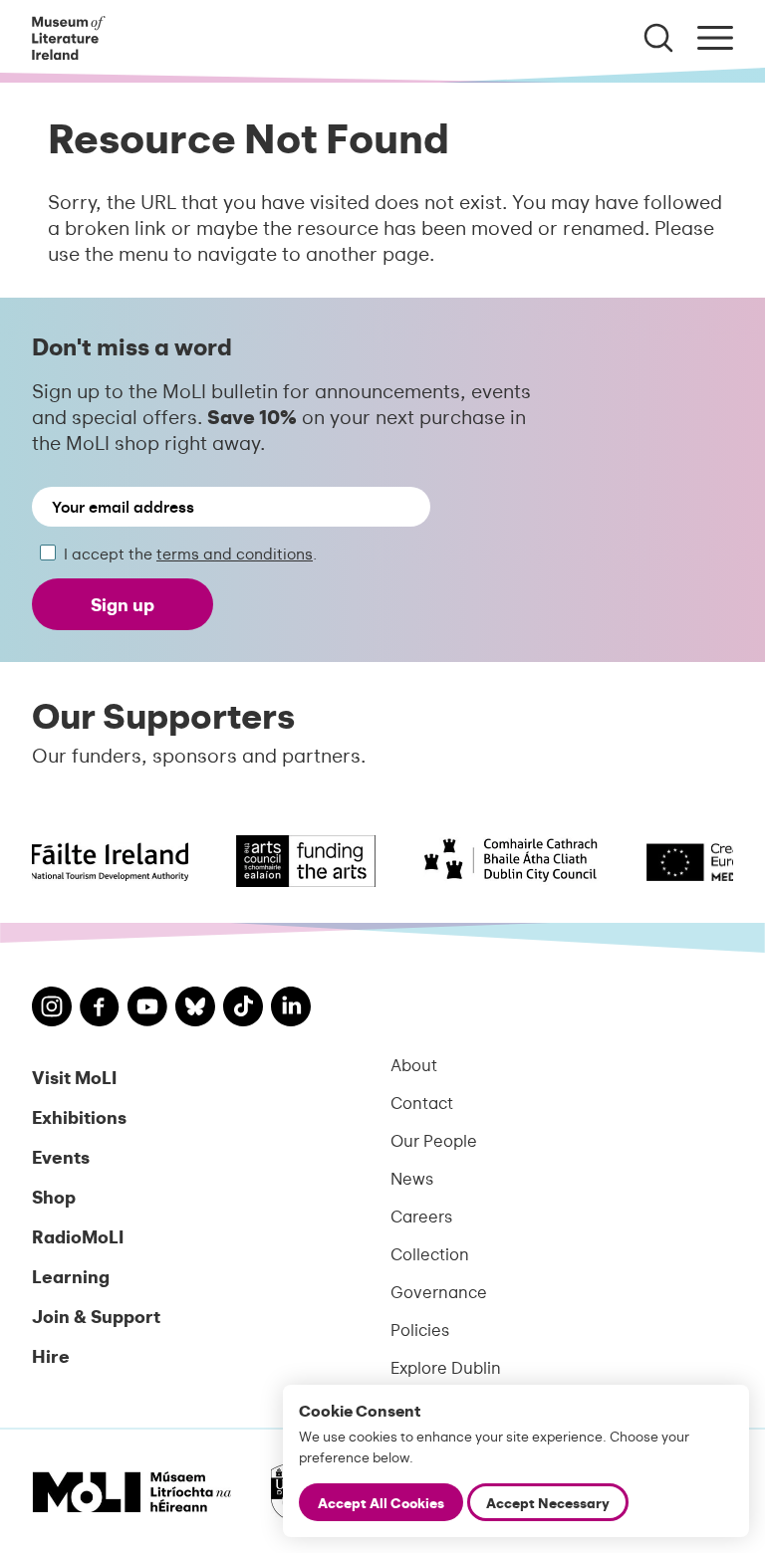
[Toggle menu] (715, 38)
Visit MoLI (74, 1076)
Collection (429, 1253)
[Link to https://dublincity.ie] (496, 861)
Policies (419, 1329)
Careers (421, 1215)
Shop (54, 1196)
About (413, 1064)
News (411, 1178)
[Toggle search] (658, 38)
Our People (433, 1140)
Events (61, 1156)
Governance (438, 1291)
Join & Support (96, 1315)
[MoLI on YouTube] (147, 1009)
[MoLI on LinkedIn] (291, 1009)
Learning (71, 1275)
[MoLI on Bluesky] (195, 1009)
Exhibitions (79, 1116)
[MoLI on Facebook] (100, 1009)
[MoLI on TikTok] (243, 1009)
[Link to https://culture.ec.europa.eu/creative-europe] (689, 861)
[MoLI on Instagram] (52, 1009)
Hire (51, 1355)
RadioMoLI (78, 1235)
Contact (421, 1102)
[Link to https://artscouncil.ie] (291, 861)
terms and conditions (234, 553)
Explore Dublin (445, 1367)
